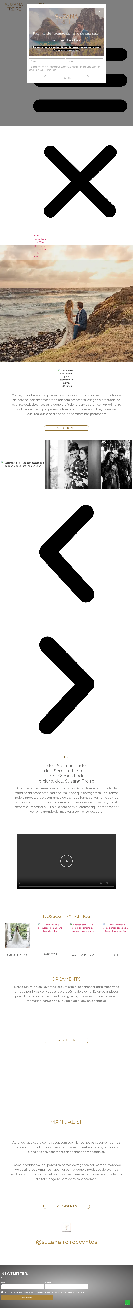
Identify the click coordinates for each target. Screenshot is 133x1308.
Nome (3, 1283)
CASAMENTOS (17, 955)
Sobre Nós (40, 239)
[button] (80, 130)
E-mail (48, 1283)
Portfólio (39, 242)
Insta (37, 253)
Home (37, 235)
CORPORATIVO (83, 954)
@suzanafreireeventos (66, 1242)
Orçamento (40, 246)
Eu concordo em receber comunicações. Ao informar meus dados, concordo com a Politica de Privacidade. (44, 1292)
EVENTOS (50, 954)
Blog (36, 256)
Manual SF (40, 249)
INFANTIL (115, 955)
